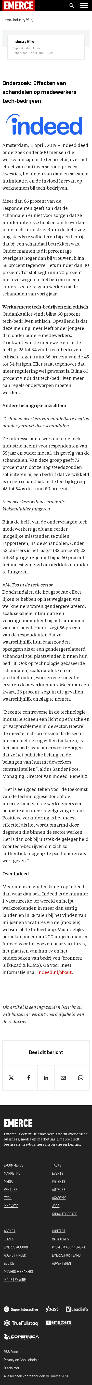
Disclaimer (11, 1368)
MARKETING (12, 1174)
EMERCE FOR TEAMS (66, 1256)
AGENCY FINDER (15, 1256)
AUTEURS (59, 1190)
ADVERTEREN (61, 1264)
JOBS (56, 1206)
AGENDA (9, 1231)
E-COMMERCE (13, 1166)
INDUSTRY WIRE (15, 1280)
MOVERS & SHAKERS (18, 1272)
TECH (8, 1198)
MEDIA (8, 1182)
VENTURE (10, 1190)
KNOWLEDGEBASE (64, 1214)
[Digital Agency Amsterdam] (21, 1309)
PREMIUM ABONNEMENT (68, 1247)
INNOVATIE (11, 1206)
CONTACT (59, 1231)
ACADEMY (59, 1198)
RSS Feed (11, 1352)
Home (6, 20)
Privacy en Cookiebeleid (21, 1360)
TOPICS (9, 1239)
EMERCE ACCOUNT (17, 1247)
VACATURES (60, 1239)
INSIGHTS (58, 1182)
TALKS (56, 1166)
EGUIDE (9, 1264)
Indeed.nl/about (54, 972)
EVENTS (57, 1174)
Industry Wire (22, 20)
